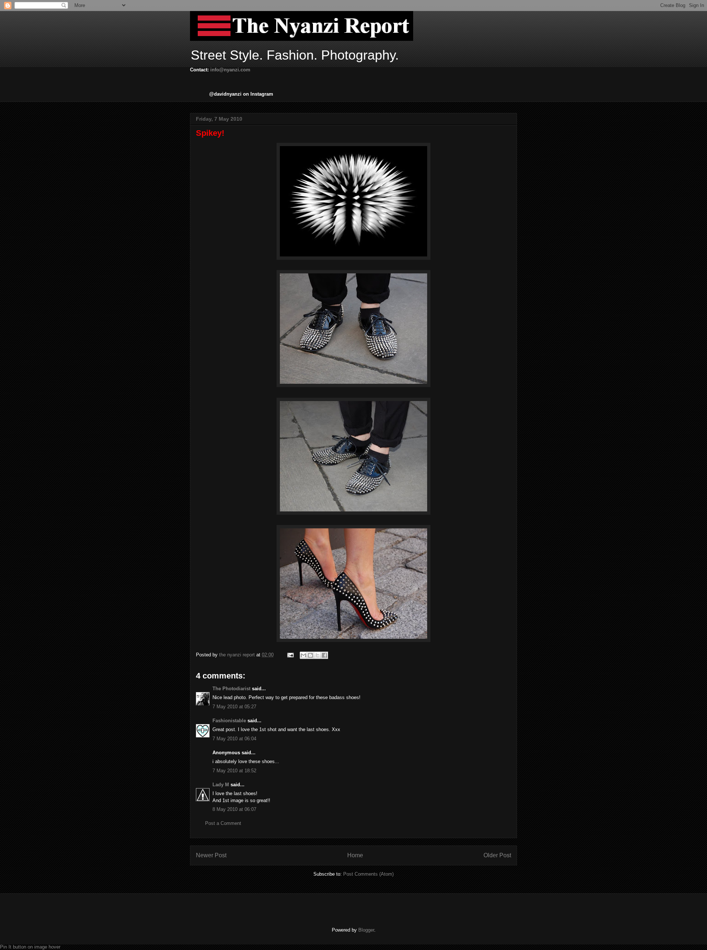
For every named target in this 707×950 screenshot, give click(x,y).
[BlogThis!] (310, 655)
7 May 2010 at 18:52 (234, 770)
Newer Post (211, 855)
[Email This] (303, 655)
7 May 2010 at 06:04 (234, 738)
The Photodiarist (231, 688)
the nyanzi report (237, 654)
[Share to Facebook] (324, 655)
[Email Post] (290, 654)
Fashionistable (229, 720)
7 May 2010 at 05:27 (234, 706)
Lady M (220, 784)
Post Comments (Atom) (368, 874)
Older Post (497, 855)
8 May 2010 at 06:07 (234, 809)
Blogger (366, 930)
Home (355, 855)
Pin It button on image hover (30, 947)
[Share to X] (317, 655)
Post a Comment (223, 823)
